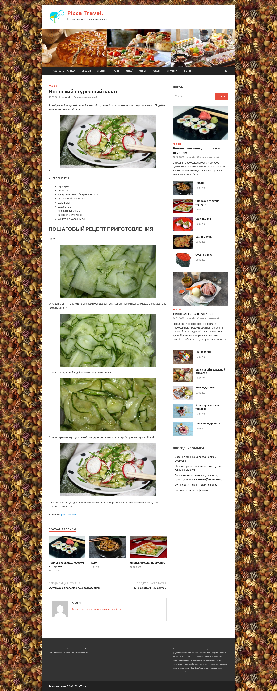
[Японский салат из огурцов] (148, 558)
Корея (142, 71)
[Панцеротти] (183, 362)
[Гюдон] (107, 558)
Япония (187, 71)
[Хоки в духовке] (183, 398)
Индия (101, 71)
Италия (115, 71)
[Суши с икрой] (183, 265)
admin (68, 97)
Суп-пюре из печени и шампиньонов (196, 484)
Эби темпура (203, 236)
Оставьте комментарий (85, 97)
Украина (172, 71)
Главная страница (63, 71)
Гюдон (93, 562)
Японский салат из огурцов (147, 562)
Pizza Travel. (85, 13)
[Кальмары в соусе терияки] (183, 416)
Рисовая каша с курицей (193, 313)
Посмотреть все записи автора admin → (96, 608)
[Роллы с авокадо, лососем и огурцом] (67, 558)
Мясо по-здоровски (207, 423)
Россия (156, 71)
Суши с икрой (204, 254)
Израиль (86, 71)
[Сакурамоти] (183, 229)
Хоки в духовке (205, 387)
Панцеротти (203, 351)
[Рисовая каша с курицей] (200, 306)
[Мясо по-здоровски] (183, 434)
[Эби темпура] (183, 247)
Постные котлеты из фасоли (191, 490)
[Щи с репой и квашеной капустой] (183, 380)
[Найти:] (200, 96)
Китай (129, 71)
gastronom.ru (68, 514)
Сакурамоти (203, 218)
